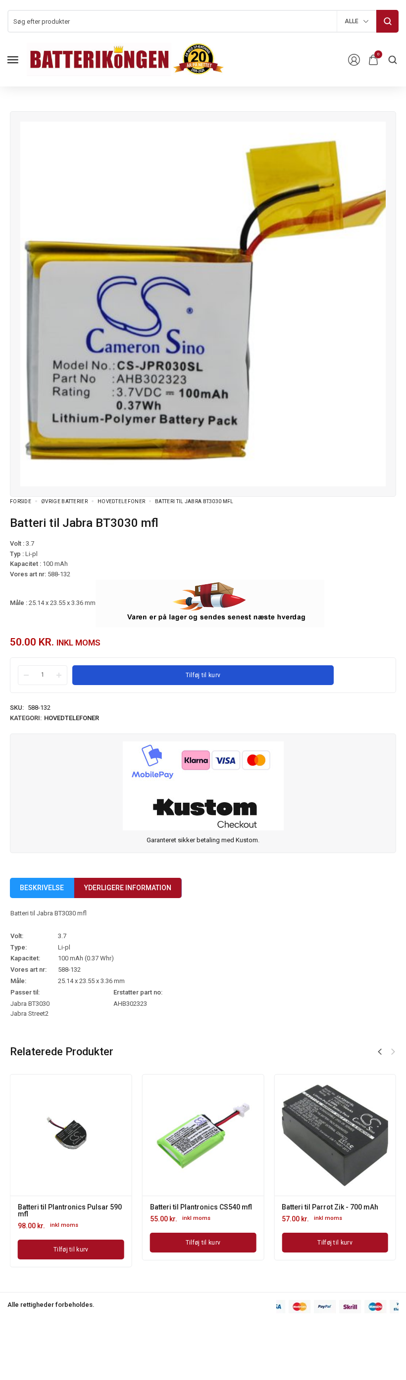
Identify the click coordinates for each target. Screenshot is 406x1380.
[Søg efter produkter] (387, 21)
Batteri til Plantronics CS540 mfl (201, 1207)
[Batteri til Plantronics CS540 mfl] (203, 1135)
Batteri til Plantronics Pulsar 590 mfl (70, 1210)
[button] (380, 1052)
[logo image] (126, 59)
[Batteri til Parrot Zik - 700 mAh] (335, 1135)
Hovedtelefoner (121, 501)
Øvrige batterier (64, 501)
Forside (20, 501)
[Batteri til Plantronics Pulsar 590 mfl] (71, 1135)
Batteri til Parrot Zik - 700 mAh (330, 1207)
